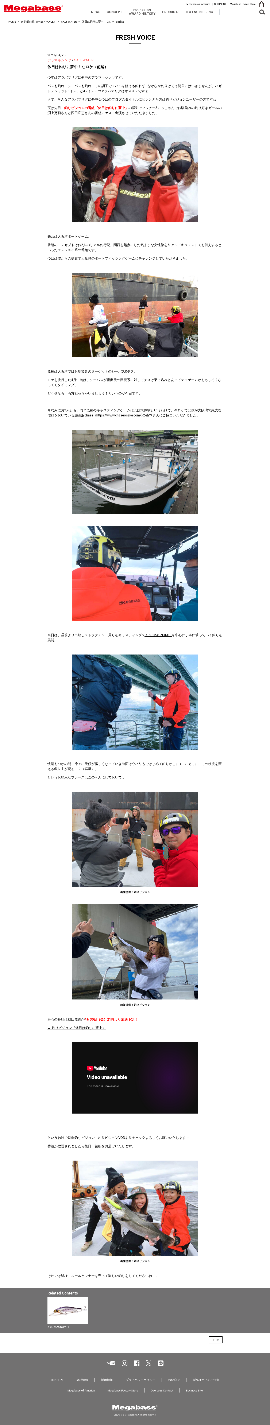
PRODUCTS (171, 12)
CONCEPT (114, 12)
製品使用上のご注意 (206, 1380)
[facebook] (136, 1363)
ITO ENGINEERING (199, 12)
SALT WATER (69, 21)
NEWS (95, 12)
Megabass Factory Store (242, 4)
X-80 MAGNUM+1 (158, 635)
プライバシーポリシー (140, 1380)
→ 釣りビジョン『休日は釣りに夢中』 (76, 1028)
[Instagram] (124, 1363)
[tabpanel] (135, 1314)
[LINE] (160, 1363)
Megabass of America (198, 4)
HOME (12, 21)
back (216, 1339)
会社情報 (82, 1380)
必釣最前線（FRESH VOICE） (38, 21)
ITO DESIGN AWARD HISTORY (142, 11)
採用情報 (107, 1380)
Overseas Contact (162, 1390)
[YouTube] (111, 1363)
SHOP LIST (220, 4)
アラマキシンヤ (59, 60)
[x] (148, 1363)
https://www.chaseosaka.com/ (118, 415)
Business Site (194, 1390)
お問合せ (174, 1380)
